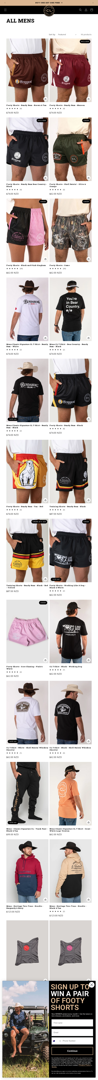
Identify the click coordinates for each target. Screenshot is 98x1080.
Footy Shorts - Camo (60, 265)
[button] (5, 10)
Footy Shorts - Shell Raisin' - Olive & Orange (68, 185)
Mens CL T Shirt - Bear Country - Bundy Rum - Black (69, 345)
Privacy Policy (85, 1065)
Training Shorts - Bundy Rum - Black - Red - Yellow (27, 586)
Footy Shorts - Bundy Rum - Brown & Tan (26, 105)
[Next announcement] (93, 3)
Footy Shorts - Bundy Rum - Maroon (67, 105)
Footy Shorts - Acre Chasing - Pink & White (24, 668)
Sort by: (52, 34)
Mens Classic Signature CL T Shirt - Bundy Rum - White (27, 345)
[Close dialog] (92, 985)
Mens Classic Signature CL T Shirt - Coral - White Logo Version (70, 830)
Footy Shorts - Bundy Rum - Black (66, 425)
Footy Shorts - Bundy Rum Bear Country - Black (26, 185)
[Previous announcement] (5, 3)
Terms (54, 1067)
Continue (72, 1051)
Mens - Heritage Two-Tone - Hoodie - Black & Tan (68, 907)
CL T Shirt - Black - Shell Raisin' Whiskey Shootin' (70, 749)
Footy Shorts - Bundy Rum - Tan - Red (24, 506)
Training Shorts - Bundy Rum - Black (68, 506)
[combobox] (57, 1041)
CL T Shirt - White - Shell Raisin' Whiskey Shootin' (27, 749)
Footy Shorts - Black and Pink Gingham (26, 265)
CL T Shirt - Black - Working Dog (66, 667)
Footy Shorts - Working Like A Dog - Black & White (68, 586)
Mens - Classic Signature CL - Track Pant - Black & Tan (27, 830)
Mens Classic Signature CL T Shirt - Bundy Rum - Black (27, 426)
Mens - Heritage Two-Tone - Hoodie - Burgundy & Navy (24, 907)
